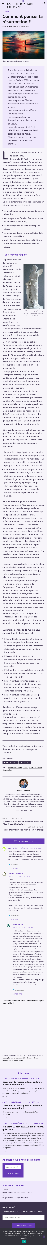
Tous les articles (23, 810)
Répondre (13, 868)
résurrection (7, 770)
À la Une (6, 11)
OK (24, 1241)
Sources (25, 762)
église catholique (35, 767)
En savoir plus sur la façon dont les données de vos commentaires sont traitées (23, 1058)
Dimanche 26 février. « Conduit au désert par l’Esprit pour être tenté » (23, 822)
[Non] (44, 1237)
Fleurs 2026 (16, 1078)
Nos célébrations (19, 1123)
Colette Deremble (9, 26)
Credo (25, 767)
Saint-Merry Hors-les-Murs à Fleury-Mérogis (24, 829)
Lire (6, 1096)
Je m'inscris (19, 1225)
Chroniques (10, 762)
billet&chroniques (15, 767)
